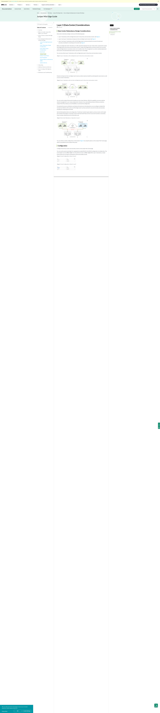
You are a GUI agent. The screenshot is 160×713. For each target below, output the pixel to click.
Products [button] (20, 4)
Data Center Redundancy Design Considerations (115, 32)
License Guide (18, 8)
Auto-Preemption (43, 57)
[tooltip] (112, 25)
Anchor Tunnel (43, 54)
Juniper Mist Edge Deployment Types (46, 42)
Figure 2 (94, 39)
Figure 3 (83, 42)
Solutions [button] (11, 4)
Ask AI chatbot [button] (14, 1)
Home (38, 12)
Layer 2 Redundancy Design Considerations (45, 46)
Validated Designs (36, 8)
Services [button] (28, 4)
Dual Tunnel (42, 51)
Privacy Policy (4, 711)
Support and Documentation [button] (48, 4)
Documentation (7, 9)
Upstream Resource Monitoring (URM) (46, 60)
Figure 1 (98, 36)
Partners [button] (35, 4)
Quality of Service (43, 62)
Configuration (112, 34)
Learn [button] (59, 4)
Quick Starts (27, 8)
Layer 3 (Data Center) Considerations (44, 49)
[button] (156, 705)
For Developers (48, 8)
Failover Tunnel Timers (44, 55)
